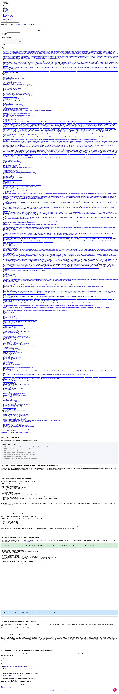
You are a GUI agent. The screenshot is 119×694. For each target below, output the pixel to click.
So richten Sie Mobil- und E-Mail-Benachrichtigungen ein (57, 61)
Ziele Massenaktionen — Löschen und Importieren (36, 305)
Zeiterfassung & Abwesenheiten (10, 118)
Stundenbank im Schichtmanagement (68, 139)
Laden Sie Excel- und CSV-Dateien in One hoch (14, 105)
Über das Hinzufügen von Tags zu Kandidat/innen (38, 261)
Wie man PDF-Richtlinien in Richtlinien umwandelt (105, 238)
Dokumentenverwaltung (8, 235)
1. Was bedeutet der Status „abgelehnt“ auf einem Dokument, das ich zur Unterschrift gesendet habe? (28, 446)
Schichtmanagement (7, 135)
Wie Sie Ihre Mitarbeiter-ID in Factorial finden (89, 62)
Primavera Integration (63, 201)
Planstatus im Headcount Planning (44, 228)
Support (5, 7)
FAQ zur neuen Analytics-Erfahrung (46, 286)
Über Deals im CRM (7, 224)
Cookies (2, 687)
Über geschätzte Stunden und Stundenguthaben (57, 121)
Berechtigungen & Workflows (9, 274)
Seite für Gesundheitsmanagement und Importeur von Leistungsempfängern (79, 207)
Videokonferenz (34, 307)
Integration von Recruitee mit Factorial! (11, 364)
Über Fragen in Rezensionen (56, 291)
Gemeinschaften (6, 295)
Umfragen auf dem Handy (38, 300)
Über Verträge (22, 254)
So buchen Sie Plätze (16, 273)
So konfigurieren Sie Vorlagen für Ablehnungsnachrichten (50, 264)
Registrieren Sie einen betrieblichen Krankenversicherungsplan (55, 206)
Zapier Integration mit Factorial (10, 361)
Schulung (5, 313)
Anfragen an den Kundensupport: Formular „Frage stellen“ (16, 414)
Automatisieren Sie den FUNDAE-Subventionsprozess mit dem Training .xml (20, 320)
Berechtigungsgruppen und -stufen (10, 281)
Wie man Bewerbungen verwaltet (87, 265)
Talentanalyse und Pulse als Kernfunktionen (49, 292)
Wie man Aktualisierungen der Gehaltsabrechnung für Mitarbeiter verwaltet (73, 193)
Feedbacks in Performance (29, 294)
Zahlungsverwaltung (7, 222)
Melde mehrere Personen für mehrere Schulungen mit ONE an (16, 113)
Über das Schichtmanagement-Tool (31, 136)
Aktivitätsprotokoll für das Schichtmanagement (86, 139)
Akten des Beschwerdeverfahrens (33, 302)
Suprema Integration (7, 356)
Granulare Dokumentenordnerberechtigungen (63, 282)
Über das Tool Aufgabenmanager (38, 270)
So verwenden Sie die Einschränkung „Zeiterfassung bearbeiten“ (60, 126)
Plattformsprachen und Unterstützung (41, 71)
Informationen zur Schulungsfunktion (11, 315)
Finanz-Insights (6, 211)
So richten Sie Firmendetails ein (10, 51)
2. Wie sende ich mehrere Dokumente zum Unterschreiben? (18, 448)
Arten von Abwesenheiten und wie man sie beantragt (29, 154)
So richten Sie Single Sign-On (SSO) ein (44, 51)
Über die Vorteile (73, 206)
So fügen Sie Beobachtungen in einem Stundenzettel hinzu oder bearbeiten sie (75, 128)
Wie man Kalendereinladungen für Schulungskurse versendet (16, 337)
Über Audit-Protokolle (54, 52)
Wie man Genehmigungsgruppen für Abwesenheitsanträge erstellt (91, 154)
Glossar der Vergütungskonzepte (109, 196)
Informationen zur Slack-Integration (11, 359)
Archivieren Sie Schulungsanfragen (11, 348)
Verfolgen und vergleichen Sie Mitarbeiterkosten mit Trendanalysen (101, 212)
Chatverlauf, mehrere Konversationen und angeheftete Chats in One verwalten (20, 85)
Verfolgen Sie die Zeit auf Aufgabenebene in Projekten (15, 188)
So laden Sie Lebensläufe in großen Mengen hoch (68, 265)
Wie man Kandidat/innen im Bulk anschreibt (21, 266)
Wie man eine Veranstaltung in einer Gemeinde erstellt (65, 296)
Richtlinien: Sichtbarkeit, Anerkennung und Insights (14, 395)
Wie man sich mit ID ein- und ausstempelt (85, 123)
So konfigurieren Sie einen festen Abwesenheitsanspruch (80, 141)
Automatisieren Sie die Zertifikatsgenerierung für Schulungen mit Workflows (20, 321)
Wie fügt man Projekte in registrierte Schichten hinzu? (15, 162)
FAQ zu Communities (48, 296)
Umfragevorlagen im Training (9, 327)
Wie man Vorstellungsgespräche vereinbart (28, 264)
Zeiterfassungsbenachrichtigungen (99, 128)
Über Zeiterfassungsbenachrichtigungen (20, 125)
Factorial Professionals (14, 196)
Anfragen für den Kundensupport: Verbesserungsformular (15, 415)
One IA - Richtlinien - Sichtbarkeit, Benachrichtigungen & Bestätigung (18, 95)
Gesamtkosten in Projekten (9, 178)
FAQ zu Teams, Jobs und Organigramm (87, 249)
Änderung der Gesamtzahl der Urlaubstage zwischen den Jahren (17, 145)
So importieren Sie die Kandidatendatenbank (24, 263)
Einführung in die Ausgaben (9, 217)
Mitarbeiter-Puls (6, 308)
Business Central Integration (9, 370)
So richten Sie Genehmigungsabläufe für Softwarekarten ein (28, 221)
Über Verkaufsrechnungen (34, 224)
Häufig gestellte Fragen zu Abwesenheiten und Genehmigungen (17, 151)
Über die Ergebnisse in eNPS (41, 299)
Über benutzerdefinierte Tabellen (21, 53)
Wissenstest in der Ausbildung (9, 326)
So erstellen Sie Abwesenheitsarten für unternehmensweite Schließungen (47, 151)
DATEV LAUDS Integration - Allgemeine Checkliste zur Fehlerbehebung (55, 202)
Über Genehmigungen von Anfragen (42, 263)
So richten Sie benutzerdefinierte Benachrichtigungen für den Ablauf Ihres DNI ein (53, 280)
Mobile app (5, 66)
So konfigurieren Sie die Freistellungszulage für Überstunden (28, 142)
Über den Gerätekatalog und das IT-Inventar (26, 378)
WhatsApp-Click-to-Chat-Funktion (79, 261)
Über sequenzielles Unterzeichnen (44, 234)
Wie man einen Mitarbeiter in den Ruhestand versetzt (39, 64)
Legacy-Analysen (7, 287)
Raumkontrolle (6, 271)
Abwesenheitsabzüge (8, 156)
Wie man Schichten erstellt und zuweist (47, 136)
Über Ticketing (6, 392)
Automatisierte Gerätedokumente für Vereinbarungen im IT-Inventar (77, 377)
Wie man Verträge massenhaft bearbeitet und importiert (68, 254)
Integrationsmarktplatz (8, 369)
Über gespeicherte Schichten (75, 137)
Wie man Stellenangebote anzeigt (95, 261)
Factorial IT (5, 373)
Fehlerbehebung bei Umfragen (51, 300)
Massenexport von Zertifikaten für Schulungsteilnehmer (15, 333)
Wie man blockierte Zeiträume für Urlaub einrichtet (107, 149)
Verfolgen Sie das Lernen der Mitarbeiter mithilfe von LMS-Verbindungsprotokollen (21, 335)
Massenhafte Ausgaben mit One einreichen (12, 104)
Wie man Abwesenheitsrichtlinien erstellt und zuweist (38, 141)
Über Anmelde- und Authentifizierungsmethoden (25, 52)
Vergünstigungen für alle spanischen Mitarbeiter (13, 208)
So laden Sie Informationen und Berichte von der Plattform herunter (91, 71)
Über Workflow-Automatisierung (10, 279)
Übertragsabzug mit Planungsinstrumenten (62, 157)
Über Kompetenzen (20, 305)
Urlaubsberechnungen (93, 144)
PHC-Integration (37, 201)
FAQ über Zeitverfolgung (97, 124)
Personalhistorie (53, 212)
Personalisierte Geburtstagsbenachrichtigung (100, 279)
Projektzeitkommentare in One (10, 111)
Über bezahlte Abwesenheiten (21, 152)
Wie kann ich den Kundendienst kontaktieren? (19, 24)
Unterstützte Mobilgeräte (58, 67)
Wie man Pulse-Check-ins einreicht (59, 310)
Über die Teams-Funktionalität (103, 249)
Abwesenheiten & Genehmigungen (11, 147)
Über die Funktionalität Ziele (9, 305)
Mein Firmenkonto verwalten (9, 50)
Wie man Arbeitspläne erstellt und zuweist (82, 124)
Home (4, 5)
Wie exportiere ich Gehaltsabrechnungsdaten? (30, 193)
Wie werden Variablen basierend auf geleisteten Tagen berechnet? (93, 197)
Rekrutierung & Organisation (9, 245)
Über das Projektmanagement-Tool (10, 160)
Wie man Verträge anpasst (50, 254)
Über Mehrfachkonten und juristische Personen (104, 54)
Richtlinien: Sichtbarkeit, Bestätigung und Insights (14, 393)
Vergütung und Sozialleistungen (10, 191)
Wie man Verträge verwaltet (13, 256)
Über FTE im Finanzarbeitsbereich (88, 213)
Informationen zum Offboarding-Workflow (81, 279)
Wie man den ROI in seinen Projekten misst (12, 180)
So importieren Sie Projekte (9, 182)
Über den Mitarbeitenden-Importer (52, 58)
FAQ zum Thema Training (9, 316)
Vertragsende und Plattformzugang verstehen (28, 255)
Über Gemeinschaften (38, 296)
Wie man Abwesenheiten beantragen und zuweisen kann (28, 149)
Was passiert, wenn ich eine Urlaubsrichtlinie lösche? (52, 142)
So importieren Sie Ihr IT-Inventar (19, 377)
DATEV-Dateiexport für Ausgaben (11, 203)
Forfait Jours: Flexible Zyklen (59, 145)
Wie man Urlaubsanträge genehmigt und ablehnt (85, 149)
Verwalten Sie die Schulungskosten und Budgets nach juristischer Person (19, 346)
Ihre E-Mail (4, 33)
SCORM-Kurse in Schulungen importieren (12, 342)
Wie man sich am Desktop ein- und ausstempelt (63, 124)
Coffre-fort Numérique (8, 243)
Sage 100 (37, 202)
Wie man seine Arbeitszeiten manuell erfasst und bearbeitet (16, 124)
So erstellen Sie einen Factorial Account (26, 51)
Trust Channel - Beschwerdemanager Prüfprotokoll (97, 302)
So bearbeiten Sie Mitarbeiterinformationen (69, 56)
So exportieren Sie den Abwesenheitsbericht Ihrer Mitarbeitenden (40, 150)
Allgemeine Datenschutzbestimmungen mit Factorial (60, 261)
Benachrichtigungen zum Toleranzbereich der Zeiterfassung (16, 384)
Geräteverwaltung (63, 374)
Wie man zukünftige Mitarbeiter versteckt (43, 249)
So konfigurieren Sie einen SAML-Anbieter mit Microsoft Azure (91, 51)
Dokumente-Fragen (29, 541)
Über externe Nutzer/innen (46, 282)
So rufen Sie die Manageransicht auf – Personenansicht (15, 168)
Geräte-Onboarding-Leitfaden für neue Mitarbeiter (52, 377)
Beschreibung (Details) (7, 37)
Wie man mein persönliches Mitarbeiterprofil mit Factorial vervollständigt (28, 61)
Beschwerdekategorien (46, 302)
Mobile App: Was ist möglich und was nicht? (51, 57)
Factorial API (6, 368)
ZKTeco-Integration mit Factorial (23, 370)
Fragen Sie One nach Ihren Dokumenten (12, 88)
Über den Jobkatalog (7, 249)
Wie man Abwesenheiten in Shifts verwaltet (37, 139)
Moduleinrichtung (31, 222)
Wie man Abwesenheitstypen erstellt (92, 150)
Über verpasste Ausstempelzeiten (82, 126)
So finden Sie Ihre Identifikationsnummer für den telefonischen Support (18, 427)
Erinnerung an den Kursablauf (9, 318)
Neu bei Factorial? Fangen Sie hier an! (11, 48)
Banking (14, 222)
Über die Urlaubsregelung (50, 144)
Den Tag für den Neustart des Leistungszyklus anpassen (89, 206)
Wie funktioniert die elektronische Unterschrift (81, 233)
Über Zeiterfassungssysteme (51, 123)
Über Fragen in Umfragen (83, 299)
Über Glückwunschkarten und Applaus (24, 296)
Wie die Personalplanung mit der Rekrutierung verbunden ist (24, 228)
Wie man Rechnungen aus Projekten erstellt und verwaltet (15, 175)
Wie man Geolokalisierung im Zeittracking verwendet (105, 123)
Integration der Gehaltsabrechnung (10, 199)
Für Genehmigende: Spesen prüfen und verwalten (86, 217)
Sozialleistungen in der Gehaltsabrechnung (106, 207)
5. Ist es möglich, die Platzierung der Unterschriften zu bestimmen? (19, 454)
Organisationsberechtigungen (9, 284)
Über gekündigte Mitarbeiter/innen (10, 254)
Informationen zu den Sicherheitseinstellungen (22, 54)
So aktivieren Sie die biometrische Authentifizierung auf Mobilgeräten (49, 62)
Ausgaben (5, 216)
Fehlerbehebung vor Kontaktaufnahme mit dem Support (15, 425)
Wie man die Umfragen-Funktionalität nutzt (12, 299)
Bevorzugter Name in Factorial (100, 63)
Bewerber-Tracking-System (9, 258)
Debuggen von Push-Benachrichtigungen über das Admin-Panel (27, 57)
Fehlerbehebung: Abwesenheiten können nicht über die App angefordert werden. (59, 154)
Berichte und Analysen (8, 285)
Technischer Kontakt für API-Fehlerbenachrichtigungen (33, 58)
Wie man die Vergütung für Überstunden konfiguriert (20, 126)
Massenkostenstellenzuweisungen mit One (12, 109)
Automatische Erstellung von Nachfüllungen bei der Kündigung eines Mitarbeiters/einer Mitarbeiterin (41, 256)
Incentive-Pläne (111, 197)
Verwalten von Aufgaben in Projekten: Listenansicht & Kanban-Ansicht (19, 172)
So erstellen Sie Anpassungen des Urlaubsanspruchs (14, 150)
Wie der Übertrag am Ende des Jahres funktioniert (42, 145)
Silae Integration (6, 201)
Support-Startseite (4, 432)
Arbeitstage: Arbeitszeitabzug (77, 157)
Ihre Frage (4, 34)
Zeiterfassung (6, 120)
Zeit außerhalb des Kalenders (9, 149)
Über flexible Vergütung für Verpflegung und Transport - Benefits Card (18, 206)
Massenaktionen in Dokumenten (62, 238)
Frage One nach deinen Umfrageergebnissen (13, 100)
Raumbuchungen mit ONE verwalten (11, 89)
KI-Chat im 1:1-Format (18, 307)
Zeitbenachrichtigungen (8, 387)
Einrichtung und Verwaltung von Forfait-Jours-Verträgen (41, 129)
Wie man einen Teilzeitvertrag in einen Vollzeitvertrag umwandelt (94, 255)
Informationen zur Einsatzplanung (89, 137)
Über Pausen (31, 24)
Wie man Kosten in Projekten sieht (10, 170)
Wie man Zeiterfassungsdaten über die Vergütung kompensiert (89, 194)
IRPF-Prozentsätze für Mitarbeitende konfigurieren (72, 57)
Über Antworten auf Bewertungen (24, 291)
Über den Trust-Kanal (8, 302)
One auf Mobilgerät (7, 77)
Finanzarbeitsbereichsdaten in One (10, 90)
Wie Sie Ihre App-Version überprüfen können (74, 67)
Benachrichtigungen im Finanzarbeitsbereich (13, 388)
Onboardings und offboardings (52, 374)
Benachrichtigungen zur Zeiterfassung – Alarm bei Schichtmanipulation (102, 129)
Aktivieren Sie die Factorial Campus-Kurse (12, 352)
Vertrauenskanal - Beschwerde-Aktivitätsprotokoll (75, 302)
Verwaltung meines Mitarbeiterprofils (11, 59)
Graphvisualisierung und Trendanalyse (78, 212)
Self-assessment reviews (40, 294)
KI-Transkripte (41, 307)
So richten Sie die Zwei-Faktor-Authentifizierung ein (43, 54)
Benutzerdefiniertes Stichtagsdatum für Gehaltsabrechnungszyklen (64, 197)
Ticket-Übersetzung (7, 399)
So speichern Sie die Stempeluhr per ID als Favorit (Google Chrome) (43, 128)
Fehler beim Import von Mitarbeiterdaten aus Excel (63, 53)
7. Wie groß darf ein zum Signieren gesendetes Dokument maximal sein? (21, 458)
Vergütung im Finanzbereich (63, 212)
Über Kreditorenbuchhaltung (88, 221)
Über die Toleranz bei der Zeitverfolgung (35, 123)
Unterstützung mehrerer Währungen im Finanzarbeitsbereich (28, 212)
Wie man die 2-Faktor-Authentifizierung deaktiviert (83, 54)
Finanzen (5, 209)
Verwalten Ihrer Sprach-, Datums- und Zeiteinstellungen (55, 63)
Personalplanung (7, 225)
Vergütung (5, 192)
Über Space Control (7, 273)
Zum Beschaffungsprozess (47, 221)
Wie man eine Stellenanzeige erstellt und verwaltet (91, 260)
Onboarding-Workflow (8, 275)
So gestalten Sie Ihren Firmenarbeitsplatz (84, 52)
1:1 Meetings (6, 306)
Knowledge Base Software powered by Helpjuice (59, 690)
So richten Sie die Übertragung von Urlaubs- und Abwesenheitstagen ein (72, 144)
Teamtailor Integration (8, 362)
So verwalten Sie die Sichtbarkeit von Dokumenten (43, 238)
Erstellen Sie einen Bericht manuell (95, 286)
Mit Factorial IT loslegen (8, 374)
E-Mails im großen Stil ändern (13, 58)
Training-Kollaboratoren (8, 347)
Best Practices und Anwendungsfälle (15, 218)
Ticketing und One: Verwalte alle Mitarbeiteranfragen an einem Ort (17, 92)
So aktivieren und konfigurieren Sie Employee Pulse (14, 310)
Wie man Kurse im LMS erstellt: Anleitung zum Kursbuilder (16, 331)
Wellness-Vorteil (38, 206)
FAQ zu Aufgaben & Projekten (10, 165)
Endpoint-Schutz (70, 374)
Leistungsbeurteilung (7, 290)
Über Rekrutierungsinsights (100, 265)
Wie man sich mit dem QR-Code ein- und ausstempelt (40, 124)
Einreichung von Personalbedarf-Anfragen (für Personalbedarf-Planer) (49, 227)
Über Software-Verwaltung (9, 221)
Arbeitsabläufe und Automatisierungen (11, 278)
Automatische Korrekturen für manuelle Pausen (37, 130)
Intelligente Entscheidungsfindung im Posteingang (49, 56)
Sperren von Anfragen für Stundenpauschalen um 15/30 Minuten (71, 152)
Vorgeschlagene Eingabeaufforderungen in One (13, 98)
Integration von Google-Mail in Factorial (12, 357)
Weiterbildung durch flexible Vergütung (31, 292)
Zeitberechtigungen (20, 284)
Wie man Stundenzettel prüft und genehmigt (36, 121)
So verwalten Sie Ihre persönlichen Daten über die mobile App (39, 67)
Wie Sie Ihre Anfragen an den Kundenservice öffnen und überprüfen (18, 411)
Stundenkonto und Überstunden (39, 126)
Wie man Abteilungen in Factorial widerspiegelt (73, 250)
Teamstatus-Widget (23, 128)
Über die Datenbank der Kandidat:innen (12, 259)
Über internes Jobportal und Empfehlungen (76, 259)
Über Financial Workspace (9, 212)
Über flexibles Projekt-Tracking (10, 166)
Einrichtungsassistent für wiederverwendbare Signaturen (65, 234)
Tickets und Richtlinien (8, 390)
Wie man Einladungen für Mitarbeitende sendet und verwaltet (63, 71)
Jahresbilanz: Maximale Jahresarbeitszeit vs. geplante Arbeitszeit (83, 125)
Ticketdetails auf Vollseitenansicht (10, 394)
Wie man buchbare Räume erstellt (29, 273)
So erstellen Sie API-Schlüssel (42, 52)
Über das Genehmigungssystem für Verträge (34, 254)
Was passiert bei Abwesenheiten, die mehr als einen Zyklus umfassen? (80, 142)
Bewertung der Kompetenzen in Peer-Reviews (57, 305)
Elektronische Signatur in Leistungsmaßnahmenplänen (25, 234)
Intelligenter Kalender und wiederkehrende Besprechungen (98, 307)
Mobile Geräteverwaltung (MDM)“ (29, 374)
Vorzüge (5, 204)
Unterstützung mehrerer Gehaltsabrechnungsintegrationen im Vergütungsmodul (99, 201)
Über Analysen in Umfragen (28, 299)
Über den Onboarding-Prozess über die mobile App (14, 67)
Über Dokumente (7, 237)
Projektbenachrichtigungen (9, 382)
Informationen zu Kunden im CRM (20, 224)
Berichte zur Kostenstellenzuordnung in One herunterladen (16, 93)
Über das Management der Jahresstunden (89, 254)
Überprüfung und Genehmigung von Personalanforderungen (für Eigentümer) (82, 227)
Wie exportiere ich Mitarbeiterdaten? (67, 52)
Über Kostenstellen (46, 212)
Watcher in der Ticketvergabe (9, 396)
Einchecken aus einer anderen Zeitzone (26, 133)
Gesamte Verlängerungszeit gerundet (43, 133)
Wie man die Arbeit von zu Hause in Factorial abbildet (60, 130)
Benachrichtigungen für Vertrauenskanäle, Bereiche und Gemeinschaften (19, 380)
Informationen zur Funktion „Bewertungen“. (72, 291)
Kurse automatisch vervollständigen (11, 330)
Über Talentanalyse (18, 292)
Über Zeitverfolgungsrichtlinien (105, 121)
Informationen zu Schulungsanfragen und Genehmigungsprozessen (17, 323)
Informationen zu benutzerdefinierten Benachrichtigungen (30, 279)
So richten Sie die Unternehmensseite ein (102, 52)
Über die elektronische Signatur (64, 233)
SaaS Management (41, 374)
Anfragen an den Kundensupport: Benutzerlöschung (14, 422)
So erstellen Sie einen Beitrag (9, 296)
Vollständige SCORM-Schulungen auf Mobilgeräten (14, 344)
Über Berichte (13, 286)
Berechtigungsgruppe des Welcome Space (12, 276)
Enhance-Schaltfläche (8, 103)
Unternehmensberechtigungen (41, 284)
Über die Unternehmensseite (108, 261)
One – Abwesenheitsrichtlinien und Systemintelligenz (15, 78)
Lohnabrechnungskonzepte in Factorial (11, 193)
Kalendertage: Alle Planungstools (22, 157)
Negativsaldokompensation (9, 131)
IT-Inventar (5, 375)
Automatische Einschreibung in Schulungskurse (13, 349)
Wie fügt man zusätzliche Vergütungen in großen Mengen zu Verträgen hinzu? (31, 194)
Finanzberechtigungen (78, 284)
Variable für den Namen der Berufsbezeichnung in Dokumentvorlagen (38, 242)
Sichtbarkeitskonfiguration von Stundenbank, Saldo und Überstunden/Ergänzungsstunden (70, 133)
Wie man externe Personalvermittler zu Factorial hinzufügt (38, 260)
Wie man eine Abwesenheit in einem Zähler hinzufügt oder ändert (54, 125)
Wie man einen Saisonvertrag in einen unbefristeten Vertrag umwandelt (64, 255)
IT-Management (6, 372)
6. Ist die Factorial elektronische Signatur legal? (15, 456)
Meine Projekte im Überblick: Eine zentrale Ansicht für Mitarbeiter (17, 167)
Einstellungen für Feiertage (13, 128)
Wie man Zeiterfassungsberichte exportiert (66, 123)
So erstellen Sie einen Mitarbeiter (44, 53)
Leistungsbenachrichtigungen (9, 389)
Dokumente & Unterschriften (9, 229)
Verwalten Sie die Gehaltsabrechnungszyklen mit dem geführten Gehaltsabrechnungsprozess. (23, 198)
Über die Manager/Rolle (28, 249)
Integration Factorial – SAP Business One (89, 370)
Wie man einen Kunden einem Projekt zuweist (13, 171)
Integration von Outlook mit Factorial (11, 358)
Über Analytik (84, 286)
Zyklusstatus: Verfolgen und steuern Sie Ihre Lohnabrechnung (62, 194)
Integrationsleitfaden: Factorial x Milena (49, 201)
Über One (5, 74)
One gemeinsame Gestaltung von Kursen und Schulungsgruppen (17, 94)
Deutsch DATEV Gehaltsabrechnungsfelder (107, 202)
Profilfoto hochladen (111, 63)
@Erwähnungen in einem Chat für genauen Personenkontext (16, 84)
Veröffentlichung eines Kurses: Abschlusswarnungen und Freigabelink (18, 341)
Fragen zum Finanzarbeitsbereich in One (21, 214)
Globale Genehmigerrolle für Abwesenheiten (96, 151)
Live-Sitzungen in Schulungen (10, 351)
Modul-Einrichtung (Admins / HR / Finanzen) (26, 217)
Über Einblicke (6, 286)
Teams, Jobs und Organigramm (10, 248)
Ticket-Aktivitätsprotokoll (8, 398)
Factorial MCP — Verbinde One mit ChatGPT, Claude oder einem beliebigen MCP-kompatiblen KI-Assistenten (27, 110)
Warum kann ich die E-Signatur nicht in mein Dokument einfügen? (42, 233)
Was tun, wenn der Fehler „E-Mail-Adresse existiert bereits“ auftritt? (18, 71)
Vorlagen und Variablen (8, 230)
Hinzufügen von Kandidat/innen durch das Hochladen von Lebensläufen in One (20, 102)
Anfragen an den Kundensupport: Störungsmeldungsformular (16, 418)
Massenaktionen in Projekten (9, 187)
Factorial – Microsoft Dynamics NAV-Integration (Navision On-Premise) (46, 370)
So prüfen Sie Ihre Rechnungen (10, 403)
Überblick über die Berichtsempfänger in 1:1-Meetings (73, 307)
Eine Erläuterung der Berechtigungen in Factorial (30, 282)
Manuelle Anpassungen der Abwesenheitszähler (13, 119)
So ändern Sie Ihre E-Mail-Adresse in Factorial (32, 63)
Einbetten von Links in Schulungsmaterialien (13, 325)
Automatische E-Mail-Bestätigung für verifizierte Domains (64, 64)
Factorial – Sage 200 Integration (75, 201)
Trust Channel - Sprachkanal (57, 302)
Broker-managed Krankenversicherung (32, 208)
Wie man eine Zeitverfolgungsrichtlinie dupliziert (26, 134)
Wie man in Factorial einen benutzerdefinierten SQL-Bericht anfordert (18, 426)
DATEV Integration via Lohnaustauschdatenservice (22, 201)
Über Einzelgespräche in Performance (90, 291)
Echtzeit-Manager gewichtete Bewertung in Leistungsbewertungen (93, 292)
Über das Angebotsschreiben (20, 261)
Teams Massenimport (40, 250)
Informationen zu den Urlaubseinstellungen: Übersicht (15, 141)
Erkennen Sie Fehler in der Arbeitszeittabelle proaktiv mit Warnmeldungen (70, 129)
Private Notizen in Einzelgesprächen (53, 307)
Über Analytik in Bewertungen (10, 291)
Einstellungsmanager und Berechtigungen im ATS (97, 259)
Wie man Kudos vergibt (8, 312)
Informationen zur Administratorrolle (63, 279)
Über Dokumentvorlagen (8, 240)
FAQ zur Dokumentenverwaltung (24, 238)
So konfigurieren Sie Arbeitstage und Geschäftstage (33, 144)
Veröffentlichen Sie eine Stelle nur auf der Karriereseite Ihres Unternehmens (82, 268)
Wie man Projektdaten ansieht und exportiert (13, 164)
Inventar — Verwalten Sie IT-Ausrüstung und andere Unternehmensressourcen (53, 378)
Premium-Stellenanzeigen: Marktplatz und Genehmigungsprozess (45, 266)
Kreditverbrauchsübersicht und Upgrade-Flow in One (15, 87)
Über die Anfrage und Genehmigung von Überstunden (15, 121)
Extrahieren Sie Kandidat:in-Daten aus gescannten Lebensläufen (22, 268)
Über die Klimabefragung (13, 300)
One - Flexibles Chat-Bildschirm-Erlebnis (12, 82)
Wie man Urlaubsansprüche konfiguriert (59, 141)
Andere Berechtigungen (53, 284)
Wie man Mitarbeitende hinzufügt (71, 62)
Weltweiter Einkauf (79, 374)
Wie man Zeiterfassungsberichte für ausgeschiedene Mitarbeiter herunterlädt (76, 131)
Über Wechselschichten (64, 137)
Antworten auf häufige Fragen (9, 69)
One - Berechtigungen (8, 81)
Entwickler (85, 374)
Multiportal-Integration (30, 265)
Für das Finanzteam (101, 217)
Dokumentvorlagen (7, 239)
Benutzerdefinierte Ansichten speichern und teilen (94, 57)
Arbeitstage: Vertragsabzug (35, 157)
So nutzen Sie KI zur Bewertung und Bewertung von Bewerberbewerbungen (79, 264)
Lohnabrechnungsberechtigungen (65, 284)
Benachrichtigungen (7, 379)
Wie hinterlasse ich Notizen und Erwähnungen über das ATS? (63, 263)
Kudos (4, 311)
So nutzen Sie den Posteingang (58, 260)
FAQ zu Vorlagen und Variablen (28, 240)
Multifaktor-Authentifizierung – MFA (63, 54)
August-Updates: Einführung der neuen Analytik (27, 286)
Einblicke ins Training (8, 317)
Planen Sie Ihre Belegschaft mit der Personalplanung (41, 214)
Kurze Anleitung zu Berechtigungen (11, 282)
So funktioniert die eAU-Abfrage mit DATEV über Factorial (85, 202)
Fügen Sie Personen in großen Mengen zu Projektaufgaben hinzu (17, 190)
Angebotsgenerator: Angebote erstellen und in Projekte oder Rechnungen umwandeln (21, 186)
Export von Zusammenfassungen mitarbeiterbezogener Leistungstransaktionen (46, 207)
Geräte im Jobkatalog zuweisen (33, 377)
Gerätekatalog (96, 377)
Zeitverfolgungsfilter (55, 131)
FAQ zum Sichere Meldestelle (19, 302)
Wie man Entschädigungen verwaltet (98, 193)
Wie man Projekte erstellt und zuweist (11, 161)
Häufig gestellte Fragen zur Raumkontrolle (61, 273)
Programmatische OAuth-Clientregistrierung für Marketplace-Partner (18, 367)
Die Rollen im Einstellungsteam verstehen (27, 250)
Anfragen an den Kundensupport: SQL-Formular (14, 419)
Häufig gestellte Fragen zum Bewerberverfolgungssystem (89, 263)
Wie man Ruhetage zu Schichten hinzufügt (84, 136)
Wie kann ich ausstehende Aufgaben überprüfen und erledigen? (17, 270)
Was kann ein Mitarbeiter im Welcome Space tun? (27, 56)
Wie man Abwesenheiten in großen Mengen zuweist (74, 151)
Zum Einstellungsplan (82, 266)
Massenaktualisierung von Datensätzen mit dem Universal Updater (50, 251)
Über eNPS (61, 299)
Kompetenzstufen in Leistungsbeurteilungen (68, 292)
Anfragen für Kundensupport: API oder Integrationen (14, 416)
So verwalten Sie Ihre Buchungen (44, 273)
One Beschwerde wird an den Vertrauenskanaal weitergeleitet (16, 115)
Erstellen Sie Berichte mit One (60, 286)
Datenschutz (7, 687)
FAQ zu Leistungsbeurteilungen (106, 291)
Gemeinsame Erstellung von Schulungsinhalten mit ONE (15, 336)
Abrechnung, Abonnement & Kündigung (12, 401)
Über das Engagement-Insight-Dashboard (98, 299)
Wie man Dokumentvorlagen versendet (76, 240)
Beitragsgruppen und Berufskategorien (54, 250)
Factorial (12, 687)
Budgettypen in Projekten (8, 181)
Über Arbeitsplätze (33, 53)
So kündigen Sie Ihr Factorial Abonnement (12, 405)
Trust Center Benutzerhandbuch (10, 430)
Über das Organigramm (18, 249)
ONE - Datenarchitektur (8, 83)
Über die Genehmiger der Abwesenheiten (109, 150)
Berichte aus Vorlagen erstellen (74, 286)
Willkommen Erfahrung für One (10, 97)
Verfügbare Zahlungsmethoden (10, 409)
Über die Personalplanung (9, 227)
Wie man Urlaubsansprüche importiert (106, 144)
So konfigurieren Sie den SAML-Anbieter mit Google (64, 51)
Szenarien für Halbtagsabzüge (90, 157)
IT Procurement (17, 374)
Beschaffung (6, 219)
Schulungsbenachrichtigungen (9, 383)
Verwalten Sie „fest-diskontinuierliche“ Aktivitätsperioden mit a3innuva (18, 202)
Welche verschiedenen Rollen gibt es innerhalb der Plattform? (65, 249)
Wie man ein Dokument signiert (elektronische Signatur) (15, 233)
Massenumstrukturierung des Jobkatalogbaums (94, 250)
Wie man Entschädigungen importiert (49, 193)
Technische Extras (27, 218)
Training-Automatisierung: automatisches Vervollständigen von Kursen (18, 328)
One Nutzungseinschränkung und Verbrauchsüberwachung (16, 108)
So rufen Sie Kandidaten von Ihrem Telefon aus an (46, 265)
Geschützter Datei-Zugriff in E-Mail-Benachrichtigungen (81, 238)
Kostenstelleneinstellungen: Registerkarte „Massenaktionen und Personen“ (19, 213)
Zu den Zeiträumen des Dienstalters (103, 142)
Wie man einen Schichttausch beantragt (18, 139)
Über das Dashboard (7, 61)
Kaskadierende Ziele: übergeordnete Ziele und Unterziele (80, 305)
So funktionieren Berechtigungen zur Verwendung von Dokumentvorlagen (52, 240)
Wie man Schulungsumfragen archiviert (11, 353)
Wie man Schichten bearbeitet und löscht (65, 136)
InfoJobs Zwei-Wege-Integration (106, 370)
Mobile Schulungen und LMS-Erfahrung (12, 339)
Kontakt (2, 686)
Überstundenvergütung (35, 125)
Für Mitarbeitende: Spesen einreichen (67, 217)
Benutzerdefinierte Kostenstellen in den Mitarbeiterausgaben (49, 213)
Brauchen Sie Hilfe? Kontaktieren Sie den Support (14, 410)
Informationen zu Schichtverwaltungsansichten (13, 136)
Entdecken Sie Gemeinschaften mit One (12, 76)
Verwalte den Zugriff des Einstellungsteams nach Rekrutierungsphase (51, 268)
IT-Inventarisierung (7, 377)
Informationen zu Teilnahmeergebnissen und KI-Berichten (39, 310)
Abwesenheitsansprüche (60, 150)
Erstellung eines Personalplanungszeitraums (24, 227)
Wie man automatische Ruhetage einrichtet (21, 137)
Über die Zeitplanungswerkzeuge (51, 137)
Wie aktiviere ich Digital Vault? (10, 244)
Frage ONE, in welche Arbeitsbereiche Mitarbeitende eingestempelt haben (19, 116)
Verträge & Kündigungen (8, 253)
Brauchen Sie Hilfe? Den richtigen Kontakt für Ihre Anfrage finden (17, 429)
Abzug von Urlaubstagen (8, 157)
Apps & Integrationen (8, 354)
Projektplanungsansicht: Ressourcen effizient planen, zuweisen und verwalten (20, 173)
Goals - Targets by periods (9, 114)
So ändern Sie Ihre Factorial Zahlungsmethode (13, 406)
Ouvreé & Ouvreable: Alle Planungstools (106, 157)
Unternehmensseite (7, 247)
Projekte (5, 159)
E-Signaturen (6, 232)
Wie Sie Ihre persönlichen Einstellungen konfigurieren (21, 62)
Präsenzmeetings (27, 307)
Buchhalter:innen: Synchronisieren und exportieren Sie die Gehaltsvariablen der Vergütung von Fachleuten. (26, 197)
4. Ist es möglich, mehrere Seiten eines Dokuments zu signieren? (19, 452)
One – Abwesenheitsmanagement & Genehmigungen (14, 79)
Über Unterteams (69, 251)
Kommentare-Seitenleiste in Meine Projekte (12, 177)
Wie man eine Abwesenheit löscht (92, 152)
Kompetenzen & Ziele (8, 304)
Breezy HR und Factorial (8, 363)
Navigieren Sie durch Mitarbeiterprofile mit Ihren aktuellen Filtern (22, 251)
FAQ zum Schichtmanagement (37, 137)
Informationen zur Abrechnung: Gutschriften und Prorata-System (17, 404)
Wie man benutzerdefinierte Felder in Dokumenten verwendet (40, 237)
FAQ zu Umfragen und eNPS (25, 300)
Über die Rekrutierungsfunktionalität (29, 259)
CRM (4, 223)
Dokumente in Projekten (8, 176)
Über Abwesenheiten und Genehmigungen (74, 150)
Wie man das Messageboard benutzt (72, 260)
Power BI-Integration (8, 365)
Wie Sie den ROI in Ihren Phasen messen (12, 183)
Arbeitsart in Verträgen (68, 256)
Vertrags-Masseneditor (43, 255)
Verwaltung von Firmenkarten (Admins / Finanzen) (47, 217)
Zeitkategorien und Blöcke (78, 130)
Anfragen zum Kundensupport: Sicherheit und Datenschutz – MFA (18, 421)
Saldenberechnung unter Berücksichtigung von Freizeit (15, 130)
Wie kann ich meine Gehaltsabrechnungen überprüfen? (92, 237)
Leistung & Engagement (8, 289)
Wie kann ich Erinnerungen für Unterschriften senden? (15, 675)
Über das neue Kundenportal (9, 408)
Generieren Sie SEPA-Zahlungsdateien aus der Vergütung (67, 196)
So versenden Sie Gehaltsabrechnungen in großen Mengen (67, 237)
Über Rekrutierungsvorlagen (43, 259)
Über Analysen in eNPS (53, 299)
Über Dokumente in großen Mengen (19, 237)
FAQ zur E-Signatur (96, 233)
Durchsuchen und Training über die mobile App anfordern (16, 343)
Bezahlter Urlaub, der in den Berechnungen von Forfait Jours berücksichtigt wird (33, 131)
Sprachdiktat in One (7, 99)
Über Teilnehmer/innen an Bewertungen (41, 291)
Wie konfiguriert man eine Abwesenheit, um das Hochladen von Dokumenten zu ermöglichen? (87, 145)
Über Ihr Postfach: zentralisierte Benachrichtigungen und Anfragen (84, 61)
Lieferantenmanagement (22, 222)
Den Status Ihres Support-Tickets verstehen (12, 424)
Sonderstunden (100, 125)
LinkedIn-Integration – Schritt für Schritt (71, 370)
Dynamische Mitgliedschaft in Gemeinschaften (87, 296)
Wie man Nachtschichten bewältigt (101, 136)
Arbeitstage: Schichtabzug (46, 157)
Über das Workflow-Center (49, 279)
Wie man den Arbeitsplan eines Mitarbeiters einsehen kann (80, 63)
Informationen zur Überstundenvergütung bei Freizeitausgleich (97, 130)
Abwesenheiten (6, 140)
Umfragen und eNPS (7, 297)
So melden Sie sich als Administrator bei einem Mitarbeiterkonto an (89, 53)
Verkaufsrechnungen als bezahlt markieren (49, 224)
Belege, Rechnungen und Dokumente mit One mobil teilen (16, 107)
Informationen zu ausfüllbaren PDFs (14, 242)
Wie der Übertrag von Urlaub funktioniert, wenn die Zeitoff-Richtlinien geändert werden (75, 146)
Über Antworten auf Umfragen (71, 299)
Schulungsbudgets (7, 338)
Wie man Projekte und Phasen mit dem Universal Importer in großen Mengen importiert (22, 185)
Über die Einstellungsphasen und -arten (58, 259)
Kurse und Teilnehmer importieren (10, 332)
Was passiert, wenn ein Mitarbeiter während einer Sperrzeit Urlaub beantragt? (58, 149)
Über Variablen (17, 240)
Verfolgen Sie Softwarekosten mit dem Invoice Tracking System (67, 221)
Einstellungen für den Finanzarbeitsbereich (71, 213)
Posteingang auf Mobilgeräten (90, 67)
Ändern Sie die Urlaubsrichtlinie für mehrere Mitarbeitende (43, 146)
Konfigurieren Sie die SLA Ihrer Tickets (12, 400)
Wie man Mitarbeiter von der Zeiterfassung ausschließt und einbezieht (83, 121)
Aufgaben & (6, 269)
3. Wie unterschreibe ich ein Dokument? (13, 450)
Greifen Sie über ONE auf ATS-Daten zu (68, 266)
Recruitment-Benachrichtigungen (10, 385)
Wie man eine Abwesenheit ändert (107, 152)
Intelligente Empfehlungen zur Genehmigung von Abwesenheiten (42, 152)
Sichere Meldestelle (7, 301)
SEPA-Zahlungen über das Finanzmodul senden (90, 196)
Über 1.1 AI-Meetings (8, 307)
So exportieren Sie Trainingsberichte (11, 322)
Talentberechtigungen (29, 284)
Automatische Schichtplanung (53, 139)
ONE (4, 73)
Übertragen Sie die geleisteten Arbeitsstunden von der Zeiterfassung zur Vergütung (37, 196)
